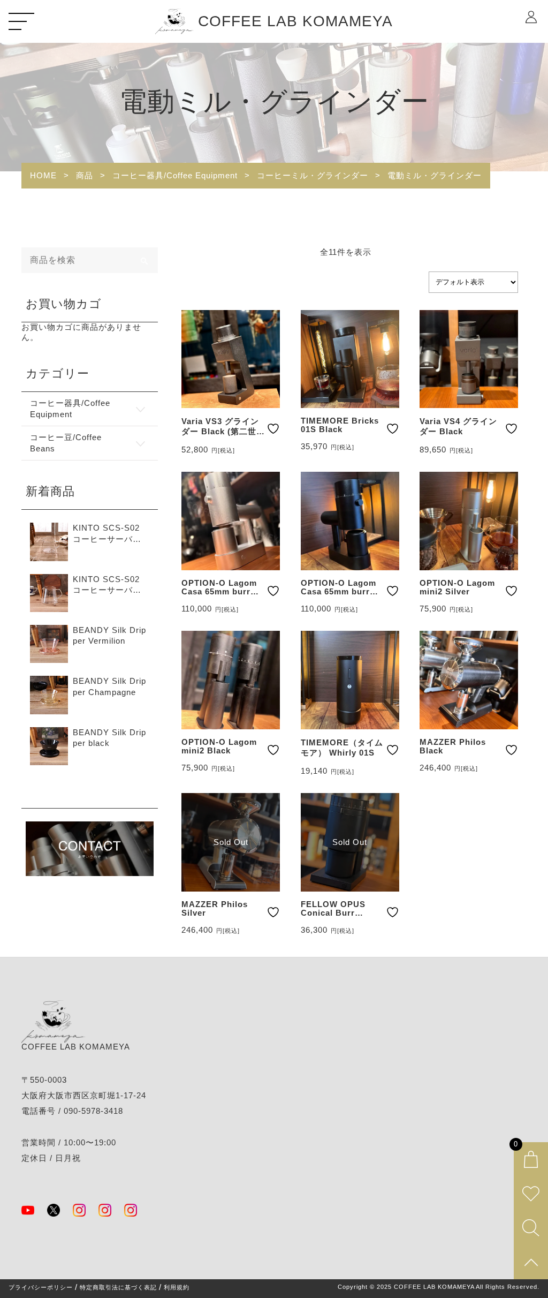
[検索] (145, 260)
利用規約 (176, 1288)
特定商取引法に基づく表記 (118, 1288)
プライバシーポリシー (41, 1288)
